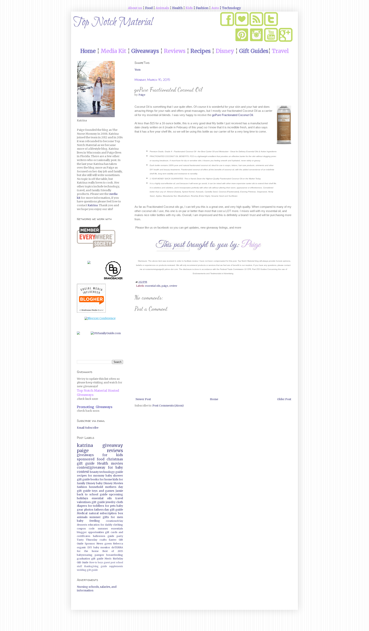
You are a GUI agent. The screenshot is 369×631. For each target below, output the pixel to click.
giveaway (112, 445)
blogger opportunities (90, 532)
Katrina (93, 205)
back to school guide (92, 494)
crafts (103, 539)
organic (81, 547)
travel (119, 498)
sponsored (85, 459)
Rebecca (118, 543)
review (173, 285)
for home (106, 479)
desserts (82, 524)
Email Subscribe (87, 427)
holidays (82, 498)
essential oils (152, 285)
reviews (115, 450)
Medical (82, 513)
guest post (109, 562)
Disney (90, 483)
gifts (106, 517)
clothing (118, 524)
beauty (94, 472)
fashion (82, 487)
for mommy (96, 475)
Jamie (119, 490)
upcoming (116, 494)
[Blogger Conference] (100, 318)
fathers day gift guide (108, 509)
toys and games (103, 490)
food (100, 459)
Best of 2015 (112, 551)
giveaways (85, 455)
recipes (82, 475)
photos (88, 509)
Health (102, 463)
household (96, 487)
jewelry (111, 502)
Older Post (284, 399)
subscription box (111, 513)
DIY (89, 547)
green (108, 543)
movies (117, 463)
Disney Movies (113, 483)
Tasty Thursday (87, 539)
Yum (137, 69)
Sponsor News (94, 543)
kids (115, 479)
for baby (115, 467)
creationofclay (114, 520)
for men (117, 517)
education (94, 524)
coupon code (86, 528)
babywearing (84, 554)
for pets (110, 505)
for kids (112, 455)
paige (165, 285)
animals (82, 517)
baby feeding (88, 520)
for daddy (106, 524)
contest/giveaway (91, 467)
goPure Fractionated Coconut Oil (232, 115)
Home (214, 399)
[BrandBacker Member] (113, 271)
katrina (85, 445)
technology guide (111, 472)
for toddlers (96, 505)
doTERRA (117, 547)
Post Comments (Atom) (168, 405)
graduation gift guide (90, 558)
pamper (99, 554)
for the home (88, 551)
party (120, 536)
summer (95, 517)
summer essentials (110, 528)
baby (99, 483)
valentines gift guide (91, 502)
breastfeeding (114, 554)
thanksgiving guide (95, 566)
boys (100, 562)
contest (83, 472)
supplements (116, 566)
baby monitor (101, 547)
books (95, 479)
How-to (93, 562)
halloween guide (103, 536)
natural (94, 513)
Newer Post (143, 399)
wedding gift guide (87, 570)
